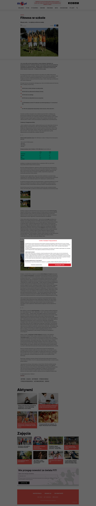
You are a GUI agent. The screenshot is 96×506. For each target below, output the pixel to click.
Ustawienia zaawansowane (36, 264)
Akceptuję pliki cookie (59, 264)
